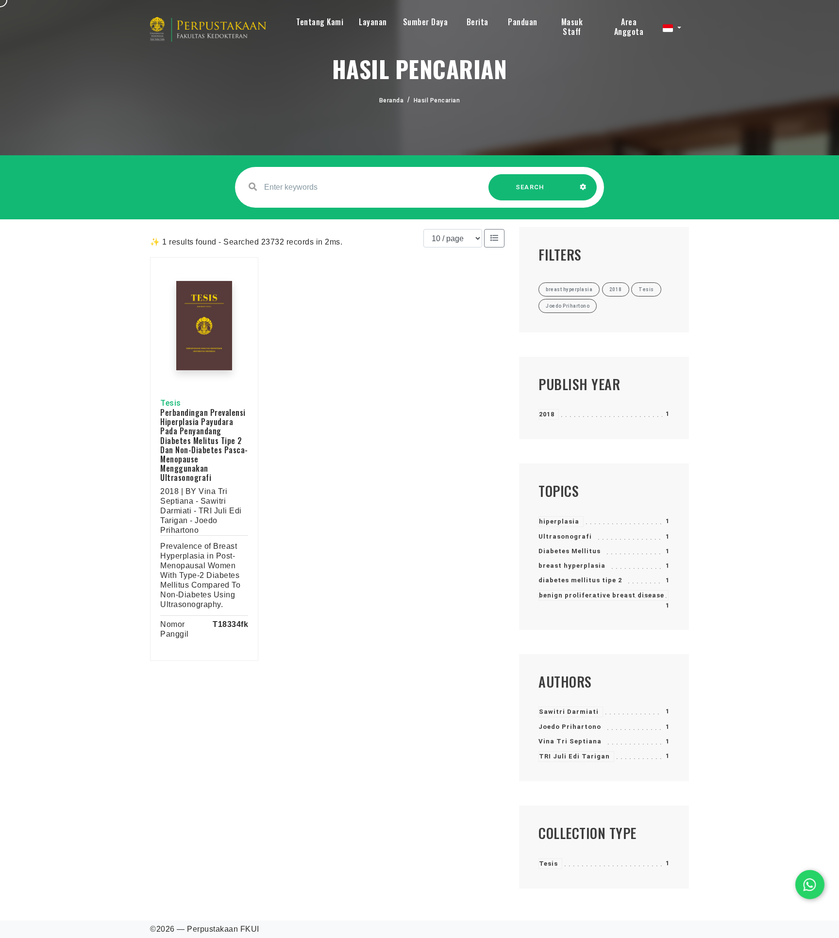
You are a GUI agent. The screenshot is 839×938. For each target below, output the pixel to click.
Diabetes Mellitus (569, 551)
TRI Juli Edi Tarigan (574, 756)
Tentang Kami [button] (319, 22)
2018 (546, 414)
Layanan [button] (373, 22)
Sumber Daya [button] (425, 22)
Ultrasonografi (565, 536)
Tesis (548, 863)
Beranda (391, 100)
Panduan (522, 22)
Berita (477, 22)
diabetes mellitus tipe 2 (580, 580)
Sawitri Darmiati (569, 711)
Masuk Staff (572, 26)
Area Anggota (629, 26)
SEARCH (530, 187)
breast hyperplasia (571, 565)
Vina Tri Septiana (570, 741)
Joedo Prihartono (569, 726)
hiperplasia (559, 521)
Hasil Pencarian (437, 100)
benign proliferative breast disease (601, 595)
